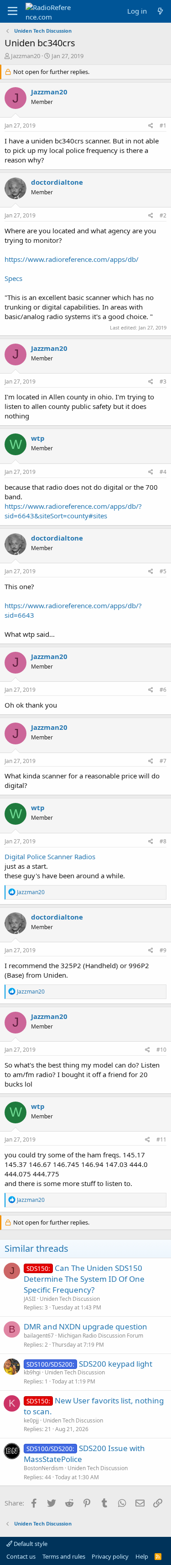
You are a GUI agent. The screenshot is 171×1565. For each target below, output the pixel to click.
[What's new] (160, 11)
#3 (163, 381)
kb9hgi (32, 1372)
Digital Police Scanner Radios (50, 856)
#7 (163, 761)
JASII (30, 1299)
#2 (163, 215)
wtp (38, 438)
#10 (161, 1049)
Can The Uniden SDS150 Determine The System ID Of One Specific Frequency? (84, 1279)
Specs (13, 278)
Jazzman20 (25, 56)
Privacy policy (110, 1556)
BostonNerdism (43, 1468)
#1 (163, 125)
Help (141, 1556)
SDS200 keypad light (115, 1363)
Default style (29, 1544)
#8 (163, 841)
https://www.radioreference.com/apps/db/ (72, 259)
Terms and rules (63, 1556)
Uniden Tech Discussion (70, 1299)
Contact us (21, 1556)
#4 (163, 472)
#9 (163, 950)
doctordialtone (57, 182)
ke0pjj (31, 1420)
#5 (163, 571)
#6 (163, 690)
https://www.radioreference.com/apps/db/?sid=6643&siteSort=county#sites (73, 511)
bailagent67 (39, 1335)
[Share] (150, 126)
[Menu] (12, 11)
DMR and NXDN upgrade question (85, 1326)
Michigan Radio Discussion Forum (100, 1335)
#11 (161, 1139)
